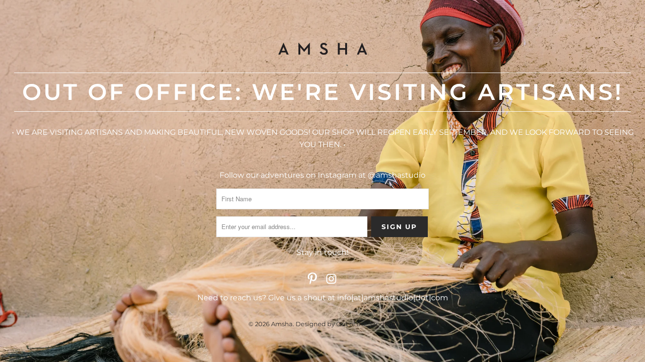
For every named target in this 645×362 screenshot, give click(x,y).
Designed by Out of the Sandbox (346, 324)
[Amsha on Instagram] (331, 279)
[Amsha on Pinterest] (313, 279)
